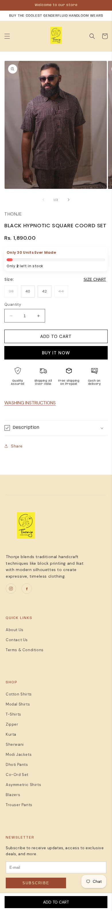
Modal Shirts (18, 704)
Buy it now (56, 353)
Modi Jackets (19, 754)
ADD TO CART (55, 902)
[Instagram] (11, 588)
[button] (7, 36)
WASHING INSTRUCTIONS (30, 403)
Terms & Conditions (25, 649)
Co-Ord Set (17, 774)
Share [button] (17, 446)
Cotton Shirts (19, 694)
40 (27, 291)
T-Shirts (13, 714)
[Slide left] (43, 199)
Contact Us (17, 639)
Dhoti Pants (17, 764)
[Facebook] (27, 588)
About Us (15, 629)
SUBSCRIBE (35, 883)
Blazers (13, 794)
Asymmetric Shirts (23, 784)
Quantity (12, 304)
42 (44, 291)
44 (61, 291)
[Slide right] (68, 199)
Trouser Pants (19, 804)
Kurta (11, 734)
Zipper (12, 724)
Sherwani (15, 744)
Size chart (95, 279)
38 (11, 291)
